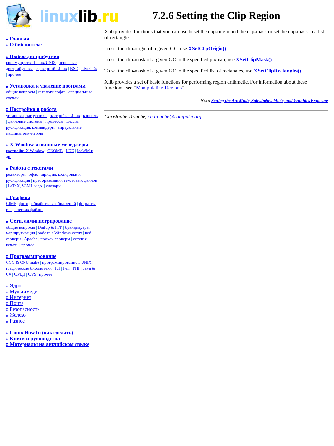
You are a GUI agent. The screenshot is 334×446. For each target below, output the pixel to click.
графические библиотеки (29, 268)
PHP (76, 268)
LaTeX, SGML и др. (25, 185)
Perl (66, 268)
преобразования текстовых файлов (65, 180)
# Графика (18, 197)
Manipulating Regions (159, 87)
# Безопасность (22, 309)
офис (33, 174)
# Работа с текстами (29, 168)
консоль (90, 115)
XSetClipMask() (254, 59)
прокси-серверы (55, 238)
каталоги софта (52, 91)
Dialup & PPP (50, 227)
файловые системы (25, 121)
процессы (54, 121)
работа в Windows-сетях (60, 233)
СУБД (19, 274)
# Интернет (18, 297)
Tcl (57, 268)
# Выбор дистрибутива (32, 56)
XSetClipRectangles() (277, 70)
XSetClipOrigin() (207, 48)
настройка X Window (25, 150)
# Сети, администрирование (39, 221)
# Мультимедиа (23, 291)
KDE (70, 150)
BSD (74, 68)
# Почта (14, 303)
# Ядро (13, 285)
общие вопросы (20, 91)
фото (23, 203)
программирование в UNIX (66, 262)
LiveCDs (89, 68)
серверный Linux (51, 68)
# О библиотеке (24, 44)
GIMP (11, 203)
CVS (32, 274)
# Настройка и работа (31, 109)
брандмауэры (77, 227)
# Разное (15, 321)
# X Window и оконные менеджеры (47, 144)
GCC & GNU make (22, 262)
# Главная (17, 38)
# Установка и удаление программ (46, 85)
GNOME (55, 150)
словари (53, 185)
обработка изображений (53, 203)
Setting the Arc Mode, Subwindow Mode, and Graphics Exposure (269, 100)
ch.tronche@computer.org (174, 116)
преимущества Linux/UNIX (31, 62)
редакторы (16, 174)
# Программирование (31, 256)
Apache (31, 238)
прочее (14, 74)
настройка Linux (65, 115)
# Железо (16, 315)
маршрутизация (20, 233)
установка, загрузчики (26, 115)
